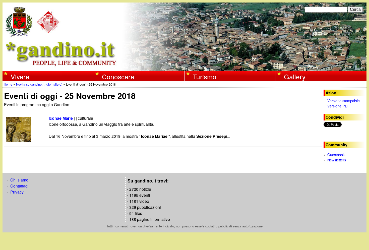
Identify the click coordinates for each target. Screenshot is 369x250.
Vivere (20, 76)
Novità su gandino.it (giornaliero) (39, 84)
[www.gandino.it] (184, 68)
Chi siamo (19, 180)
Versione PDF (338, 105)
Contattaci (19, 186)
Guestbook (336, 154)
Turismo (204, 76)
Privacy (17, 192)
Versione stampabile (343, 100)
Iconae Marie (61, 118)
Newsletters (336, 159)
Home (8, 84)
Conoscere (118, 76)
